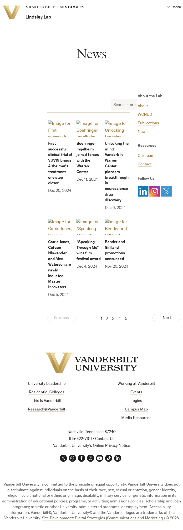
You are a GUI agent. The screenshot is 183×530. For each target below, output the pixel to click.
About (143, 106)
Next (167, 318)
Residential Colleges (46, 392)
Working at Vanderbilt (136, 384)
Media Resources (136, 418)
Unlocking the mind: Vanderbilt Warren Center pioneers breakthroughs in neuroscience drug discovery (117, 172)
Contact (145, 165)
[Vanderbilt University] (91, 362)
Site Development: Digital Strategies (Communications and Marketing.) (103, 518)
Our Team (146, 156)
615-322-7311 (80, 439)
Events (136, 392)
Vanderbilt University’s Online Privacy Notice (91, 446)
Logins (136, 401)
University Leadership (47, 384)
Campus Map (136, 410)
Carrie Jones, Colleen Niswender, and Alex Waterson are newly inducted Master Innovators (59, 264)
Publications (148, 123)
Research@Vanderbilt (46, 410)
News (142, 132)
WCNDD (145, 115)
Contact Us (104, 439)
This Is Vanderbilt (46, 401)
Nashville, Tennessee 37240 (91, 432)
